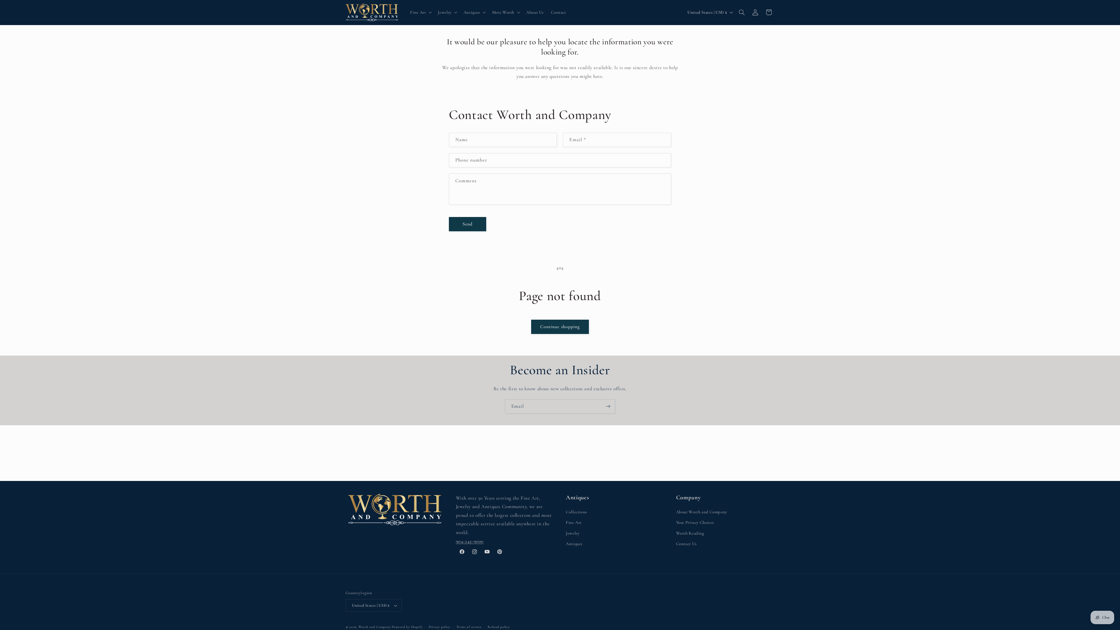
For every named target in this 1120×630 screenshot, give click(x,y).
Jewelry (572, 533)
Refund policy (499, 627)
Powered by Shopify (407, 627)
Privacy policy (439, 627)
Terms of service (469, 627)
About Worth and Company (701, 511)
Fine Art (574, 522)
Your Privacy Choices (695, 522)
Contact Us (686, 543)
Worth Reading (690, 533)
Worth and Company (374, 627)
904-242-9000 (470, 541)
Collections (576, 511)
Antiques (574, 543)
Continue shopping (560, 327)
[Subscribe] (608, 406)
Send (468, 224)
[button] (420, 12)
